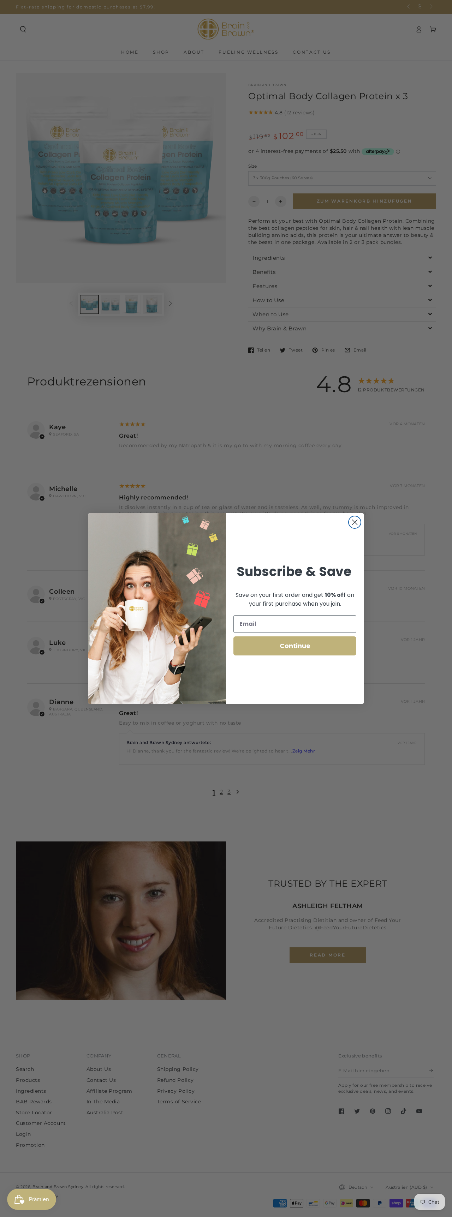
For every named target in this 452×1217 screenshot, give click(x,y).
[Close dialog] (355, 522)
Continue (295, 645)
